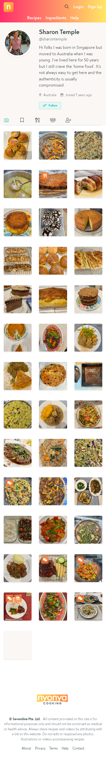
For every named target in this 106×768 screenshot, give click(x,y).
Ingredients (56, 18)
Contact (78, 748)
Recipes (34, 18)
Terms (53, 748)
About (26, 748)
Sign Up (95, 7)
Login (78, 7)
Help (74, 18)
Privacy (40, 748)
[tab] (9, 120)
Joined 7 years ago (78, 95)
